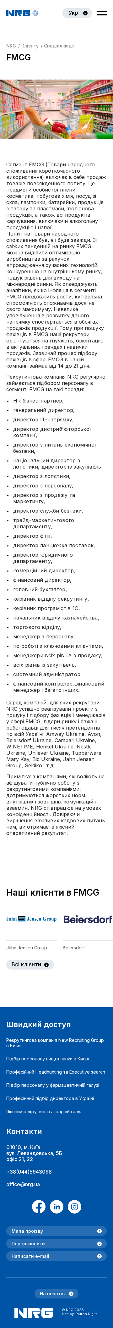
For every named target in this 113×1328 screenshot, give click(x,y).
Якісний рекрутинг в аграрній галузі (44, 1111)
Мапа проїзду (27, 1231)
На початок (53, 1293)
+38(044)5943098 (29, 1172)
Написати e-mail (30, 1256)
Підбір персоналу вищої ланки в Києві (47, 1058)
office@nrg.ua (23, 1184)
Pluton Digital (87, 1314)
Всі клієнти (26, 964)
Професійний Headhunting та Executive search (55, 1072)
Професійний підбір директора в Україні (50, 1098)
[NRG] (22, 13)
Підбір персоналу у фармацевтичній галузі (52, 1085)
